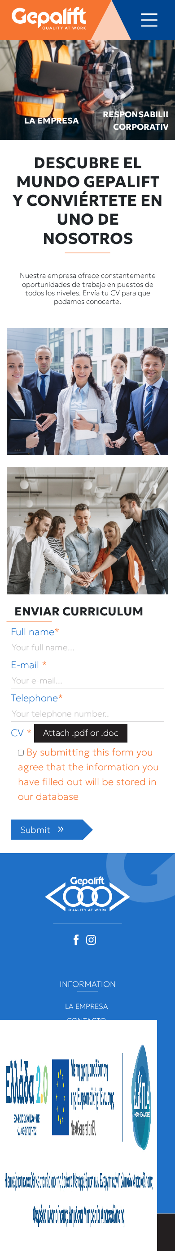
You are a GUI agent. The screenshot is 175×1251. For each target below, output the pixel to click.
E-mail (29, 665)
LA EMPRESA (51, 120)
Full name (35, 632)
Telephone (37, 698)
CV (21, 732)
